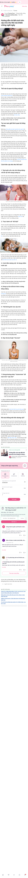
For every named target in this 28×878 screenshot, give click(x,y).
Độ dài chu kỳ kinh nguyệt (7, 487)
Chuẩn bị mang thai (8, 10)
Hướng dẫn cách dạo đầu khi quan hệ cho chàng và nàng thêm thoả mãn (17, 454)
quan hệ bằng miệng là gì (6, 95)
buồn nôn (20, 216)
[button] (2, 6)
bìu (1, 236)
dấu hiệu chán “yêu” (12, 437)
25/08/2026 (5, 482)
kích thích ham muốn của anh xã (10, 259)
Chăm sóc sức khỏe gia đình (14, 449)
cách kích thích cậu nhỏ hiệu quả (16, 409)
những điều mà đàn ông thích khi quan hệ (15, 129)
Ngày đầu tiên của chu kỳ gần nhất (9, 480)
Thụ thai (15, 10)
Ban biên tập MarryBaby (11, 14)
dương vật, (3, 293)
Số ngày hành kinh (5, 493)
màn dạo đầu (17, 114)
